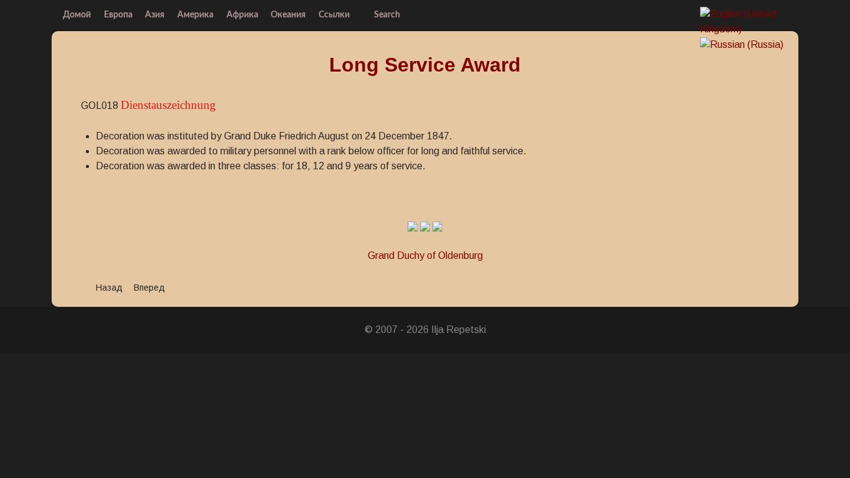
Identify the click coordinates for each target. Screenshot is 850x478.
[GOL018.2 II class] (425, 225)
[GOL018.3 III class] (437, 225)
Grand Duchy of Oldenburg (425, 255)
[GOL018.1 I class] (413, 225)
